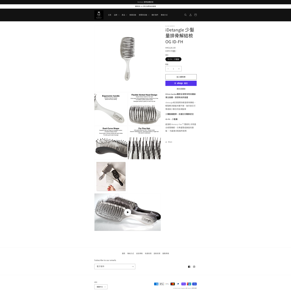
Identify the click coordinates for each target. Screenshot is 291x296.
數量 (166, 64)
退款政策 (157, 253)
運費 (174, 51)
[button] (116, 14)
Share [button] (170, 142)
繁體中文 (100, 287)
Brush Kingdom (181, 288)
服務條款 (165, 253)
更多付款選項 (181, 89)
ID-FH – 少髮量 (173, 59)
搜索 (123, 253)
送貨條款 (139, 253)
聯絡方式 (130, 253)
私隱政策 (148, 253)
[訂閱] (132, 266)
